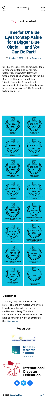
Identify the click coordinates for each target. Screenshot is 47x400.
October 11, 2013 (16, 58)
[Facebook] (17, 383)
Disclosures (12, 321)
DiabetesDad (16, 395)
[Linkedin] (30, 383)
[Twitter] (23, 383)
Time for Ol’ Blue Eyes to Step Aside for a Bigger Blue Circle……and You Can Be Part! (23, 42)
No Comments (35, 58)
